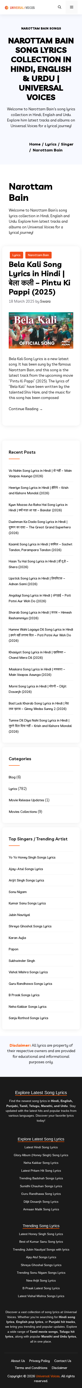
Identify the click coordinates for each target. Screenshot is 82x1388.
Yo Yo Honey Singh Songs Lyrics (32, 857)
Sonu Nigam (18, 892)
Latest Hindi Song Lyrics (41, 1147)
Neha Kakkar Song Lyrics (41, 1162)
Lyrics (50, 144)
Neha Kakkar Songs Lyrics (28, 1007)
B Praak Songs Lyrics (24, 995)
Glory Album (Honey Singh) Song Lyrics (41, 1155)
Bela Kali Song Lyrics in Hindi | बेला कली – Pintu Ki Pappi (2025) (39, 278)
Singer (67, 144)
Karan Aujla (17, 938)
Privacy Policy (39, 1361)
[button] (60, 7)
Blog (12, 777)
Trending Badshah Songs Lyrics (41, 1178)
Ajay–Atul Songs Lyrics (26, 869)
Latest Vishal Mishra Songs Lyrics (41, 1296)
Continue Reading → (26, 408)
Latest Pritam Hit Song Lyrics (41, 1170)
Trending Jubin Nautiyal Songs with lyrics (41, 1249)
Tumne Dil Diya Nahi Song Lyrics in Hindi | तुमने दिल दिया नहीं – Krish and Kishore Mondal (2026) (40, 726)
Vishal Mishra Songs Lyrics (28, 972)
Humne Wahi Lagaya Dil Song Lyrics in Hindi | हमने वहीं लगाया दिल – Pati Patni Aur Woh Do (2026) (41, 635)
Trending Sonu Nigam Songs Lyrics (41, 1272)
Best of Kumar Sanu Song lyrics (41, 1241)
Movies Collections (23, 812)
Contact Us (62, 1361)
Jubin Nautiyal (19, 915)
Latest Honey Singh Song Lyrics (41, 1234)
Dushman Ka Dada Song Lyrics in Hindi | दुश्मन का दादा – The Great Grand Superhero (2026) (40, 527)
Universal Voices (48, 1376)
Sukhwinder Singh (22, 961)
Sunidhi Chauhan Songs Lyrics (41, 1186)
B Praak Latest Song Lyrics (41, 1288)
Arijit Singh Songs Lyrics (26, 880)
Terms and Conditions (31, 1368)
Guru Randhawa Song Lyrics (41, 1193)
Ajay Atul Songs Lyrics (41, 1257)
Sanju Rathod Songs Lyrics (28, 1018)
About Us (18, 1361)
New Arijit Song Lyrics (41, 1280)
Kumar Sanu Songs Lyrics (27, 903)
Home (34, 144)
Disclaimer (59, 1368)
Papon (13, 949)
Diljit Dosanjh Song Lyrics (41, 1201)
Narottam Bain (38, 255)
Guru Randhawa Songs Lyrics (30, 984)
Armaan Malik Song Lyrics (41, 1209)
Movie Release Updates (26, 800)
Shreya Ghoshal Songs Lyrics (30, 926)
